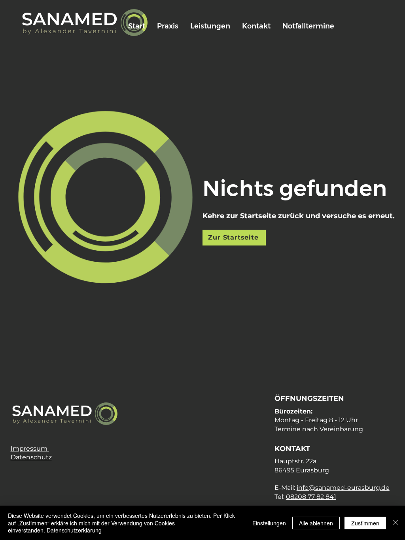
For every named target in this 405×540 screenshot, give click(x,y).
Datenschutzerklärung (74, 530)
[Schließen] (395, 523)
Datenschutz (31, 457)
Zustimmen (365, 523)
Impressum (30, 448)
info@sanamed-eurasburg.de (343, 487)
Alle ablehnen (316, 523)
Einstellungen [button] (269, 523)
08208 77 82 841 (311, 496)
